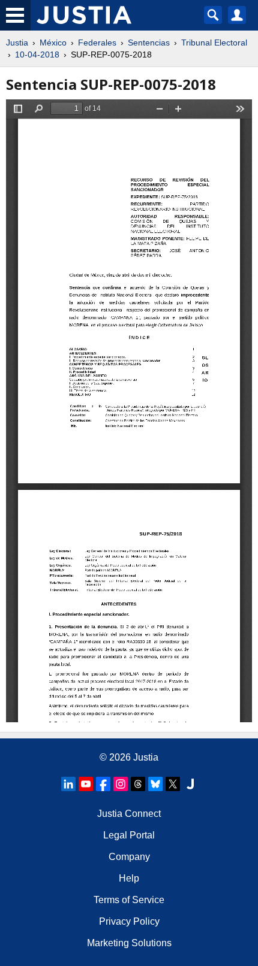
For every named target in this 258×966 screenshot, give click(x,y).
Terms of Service (129, 900)
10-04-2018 (37, 54)
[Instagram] (120, 784)
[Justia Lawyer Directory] (190, 784)
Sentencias (149, 42)
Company (129, 857)
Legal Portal (129, 835)
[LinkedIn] (68, 784)
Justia (17, 42)
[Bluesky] (155, 784)
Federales (97, 42)
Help (129, 878)
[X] (173, 784)
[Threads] (138, 784)
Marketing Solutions (129, 943)
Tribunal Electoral (214, 42)
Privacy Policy (129, 921)
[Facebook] (103, 784)
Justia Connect (129, 813)
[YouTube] (86, 784)
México (53, 42)
